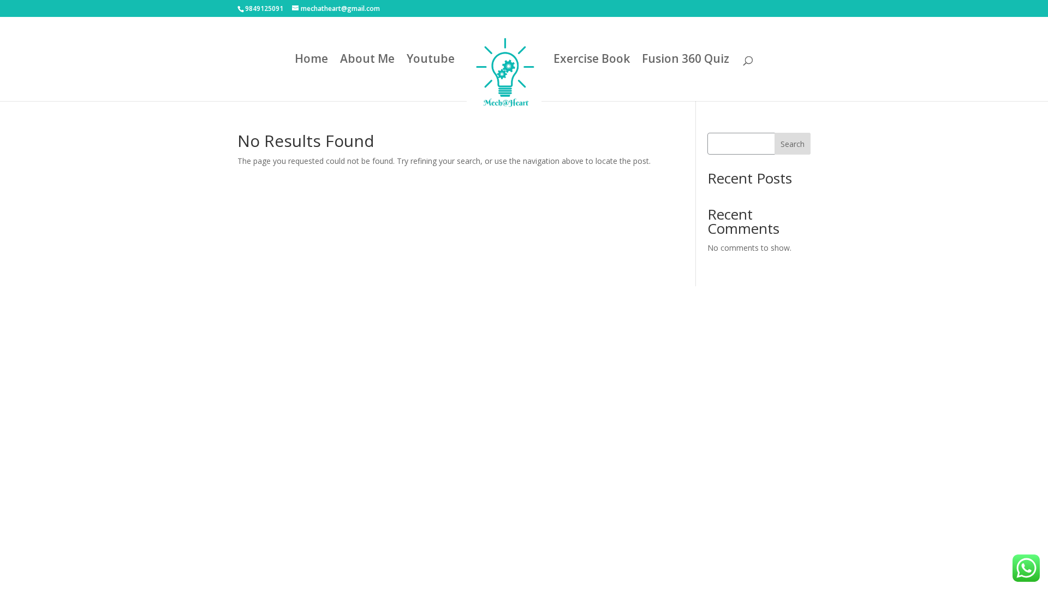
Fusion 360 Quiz (685, 60)
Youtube (431, 60)
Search (793, 144)
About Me (367, 60)
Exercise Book (591, 60)
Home (311, 60)
